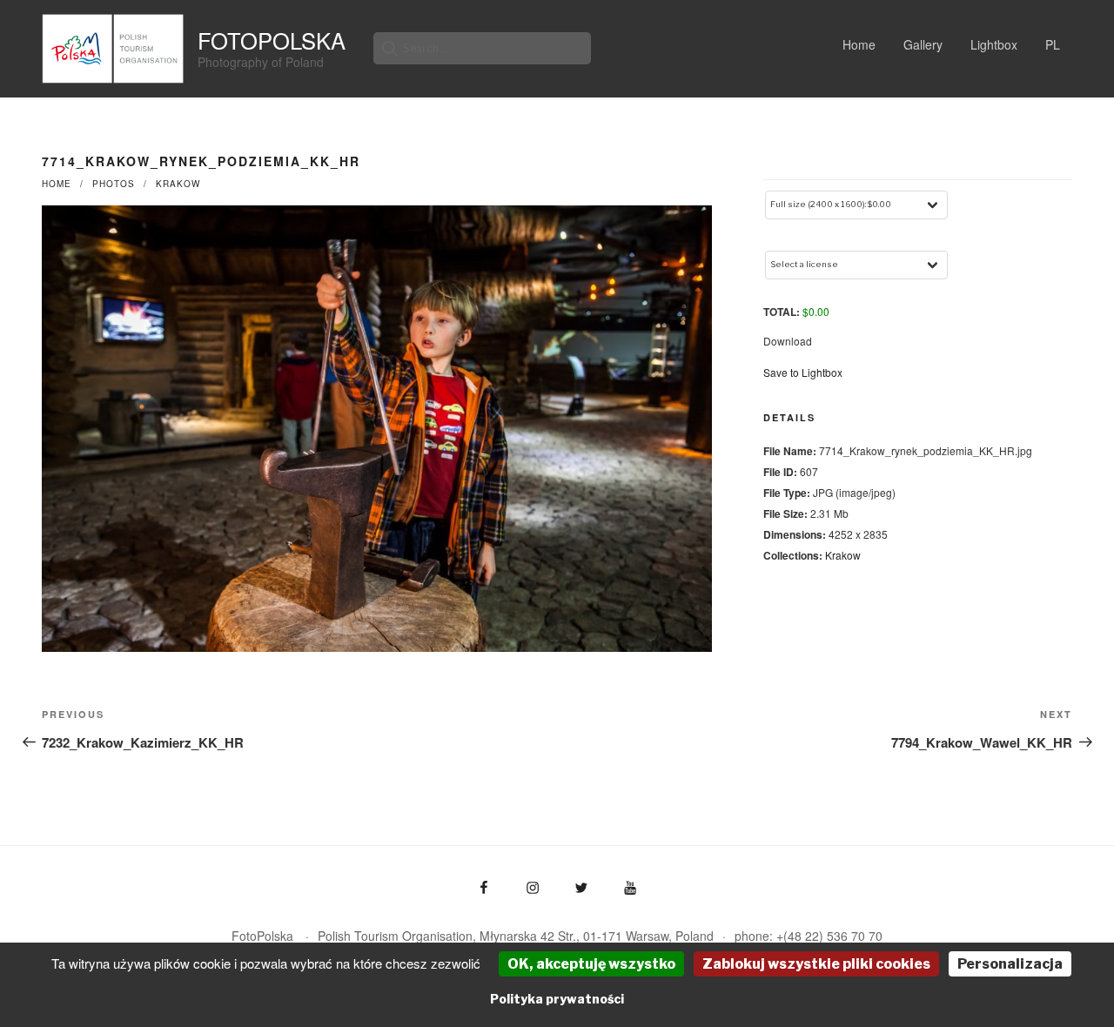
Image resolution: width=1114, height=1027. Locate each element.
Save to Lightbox (802, 372)
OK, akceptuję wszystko (591, 964)
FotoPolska (272, 40)
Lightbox (993, 44)
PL (1052, 44)
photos (113, 184)
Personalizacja (1010, 964)
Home (859, 44)
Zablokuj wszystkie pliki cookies (816, 964)
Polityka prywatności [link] (557, 998)
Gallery (923, 44)
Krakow (178, 184)
